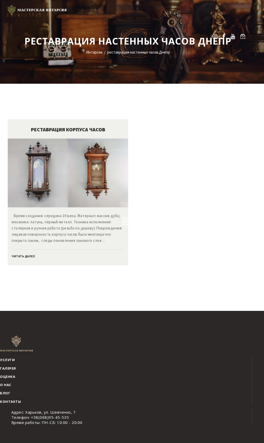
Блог (5, 393)
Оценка (7, 376)
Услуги (7, 359)
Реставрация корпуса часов (68, 129)
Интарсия (94, 52)
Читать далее (23, 256)
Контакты (10, 401)
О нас (5, 384)
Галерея (8, 368)
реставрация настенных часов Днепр (138, 52)
